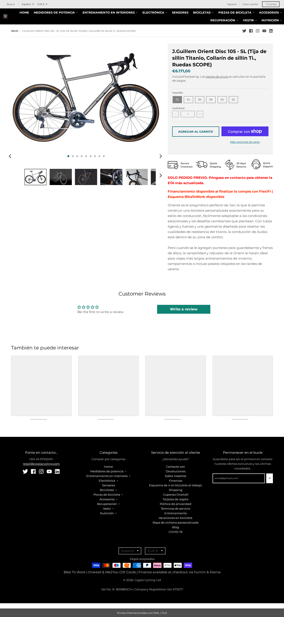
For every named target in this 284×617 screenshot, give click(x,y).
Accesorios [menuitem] (269, 12)
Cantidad (178, 108)
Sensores (108, 485)
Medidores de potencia (107, 471)
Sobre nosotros (175, 476)
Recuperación (107, 504)
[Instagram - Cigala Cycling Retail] (258, 31)
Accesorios (106, 499)
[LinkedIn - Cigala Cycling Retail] (271, 31)
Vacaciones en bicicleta (175, 518)
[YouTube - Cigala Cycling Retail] (264, 31)
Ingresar (232, 4)
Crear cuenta (250, 4)
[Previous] (11, 156)
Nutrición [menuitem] (270, 20)
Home (108, 466)
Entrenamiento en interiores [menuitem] (109, 12)
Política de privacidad (175, 504)
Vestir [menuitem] (248, 20)
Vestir (107, 508)
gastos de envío (217, 76)
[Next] (161, 156)
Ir (269, 478)
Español (26, 4)
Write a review (183, 309)
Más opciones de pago (245, 142)
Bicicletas (107, 490)
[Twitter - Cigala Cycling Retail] (244, 31)
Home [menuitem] (24, 12)
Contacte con (175, 466)
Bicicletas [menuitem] (202, 12)
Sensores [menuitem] (180, 12)
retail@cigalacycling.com (41, 463)
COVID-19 (175, 532)
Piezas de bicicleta (106, 494)
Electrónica (107, 480)
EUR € (40, 4)
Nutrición (107, 513)
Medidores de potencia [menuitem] (54, 12)
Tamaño (177, 92)
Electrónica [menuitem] (153, 12)
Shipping (175, 490)
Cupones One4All (175, 494)
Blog (175, 527)
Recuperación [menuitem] (222, 20)
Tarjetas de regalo (175, 499)
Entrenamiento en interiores (107, 476)
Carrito (271, 4)
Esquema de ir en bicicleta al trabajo (175, 485)
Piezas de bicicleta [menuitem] (234, 12)
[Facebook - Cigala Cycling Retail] (251, 31)
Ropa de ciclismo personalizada (176, 522)
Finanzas (175, 480)
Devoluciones (175, 471)
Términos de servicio (175, 508)
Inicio (14, 31)
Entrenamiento (175, 513)
